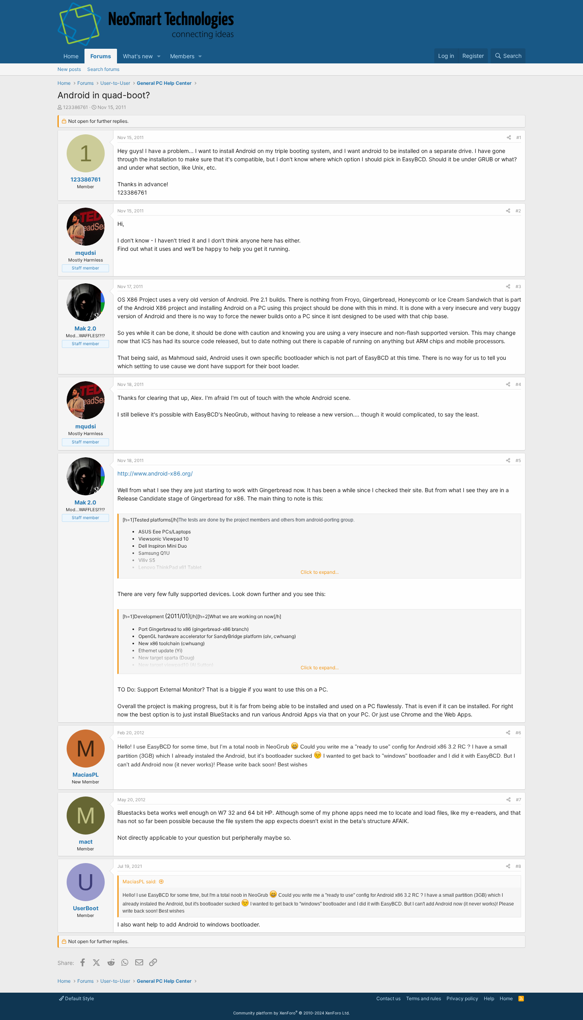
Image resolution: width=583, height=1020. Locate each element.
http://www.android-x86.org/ (155, 473)
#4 (518, 384)
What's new (138, 56)
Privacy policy (462, 998)
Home (71, 56)
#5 (518, 460)
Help (489, 998)
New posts (69, 69)
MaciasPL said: (139, 881)
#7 (518, 799)
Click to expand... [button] (320, 572)
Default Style (79, 998)
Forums (100, 56)
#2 (518, 211)
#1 (518, 137)
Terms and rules (423, 998)
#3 (518, 286)
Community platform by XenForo (291, 1012)
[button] (158, 56)
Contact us (388, 998)
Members (182, 56)
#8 (518, 866)
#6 (518, 732)
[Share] (509, 137)
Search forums (103, 69)
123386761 (75, 107)
